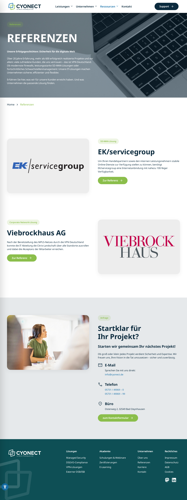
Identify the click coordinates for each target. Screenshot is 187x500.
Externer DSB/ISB (75, 471)
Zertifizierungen (108, 462)
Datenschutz (172, 462)
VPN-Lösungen (74, 467)
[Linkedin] (174, 480)
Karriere (142, 467)
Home (10, 104)
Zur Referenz (110, 180)
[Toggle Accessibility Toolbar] (5, 487)
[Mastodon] (167, 480)
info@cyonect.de (114, 374)
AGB (167, 467)
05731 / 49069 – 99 (115, 393)
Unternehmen (85, 6)
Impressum (171, 457)
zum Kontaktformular (116, 418)
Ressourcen (107, 6)
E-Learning (105, 467)
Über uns (143, 457)
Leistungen (62, 6)
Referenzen (144, 462)
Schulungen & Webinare (112, 457)
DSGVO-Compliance (77, 462)
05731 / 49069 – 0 (114, 389)
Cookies (169, 471)
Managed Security (76, 457)
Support (164, 6)
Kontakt (127, 6)
